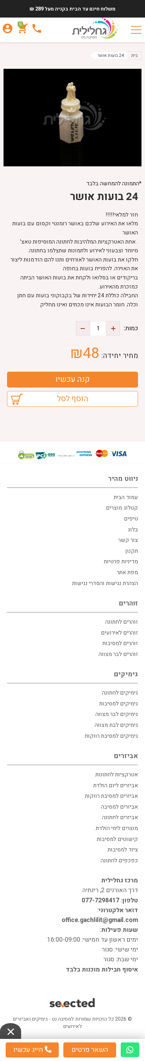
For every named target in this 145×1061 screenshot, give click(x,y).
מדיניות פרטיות (121, 561)
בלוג (133, 529)
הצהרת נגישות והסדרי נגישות (105, 583)
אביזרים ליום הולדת (115, 785)
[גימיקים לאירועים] (95, 28)
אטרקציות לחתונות (116, 774)
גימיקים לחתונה (120, 693)
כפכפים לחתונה (119, 860)
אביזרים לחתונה (120, 817)
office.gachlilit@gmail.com (100, 920)
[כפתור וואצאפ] (130, 1049)
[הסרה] (83, 328)
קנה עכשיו (72, 379)
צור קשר (128, 540)
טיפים (131, 519)
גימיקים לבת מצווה (116, 725)
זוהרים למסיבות (120, 643)
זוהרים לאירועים (119, 633)
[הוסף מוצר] (113, 328)
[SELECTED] (72, 1003)
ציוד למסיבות (123, 850)
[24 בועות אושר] (72, 117)
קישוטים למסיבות (117, 839)
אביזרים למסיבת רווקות (111, 796)
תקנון (131, 551)
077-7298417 (100, 900)
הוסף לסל (72, 398)
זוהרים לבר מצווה (118, 654)
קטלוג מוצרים (122, 508)
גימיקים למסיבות (118, 703)
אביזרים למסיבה (119, 807)
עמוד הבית (126, 497)
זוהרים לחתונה (121, 622)
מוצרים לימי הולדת (117, 828)
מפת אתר (127, 572)
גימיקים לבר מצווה (116, 714)
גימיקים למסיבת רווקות (111, 736)
